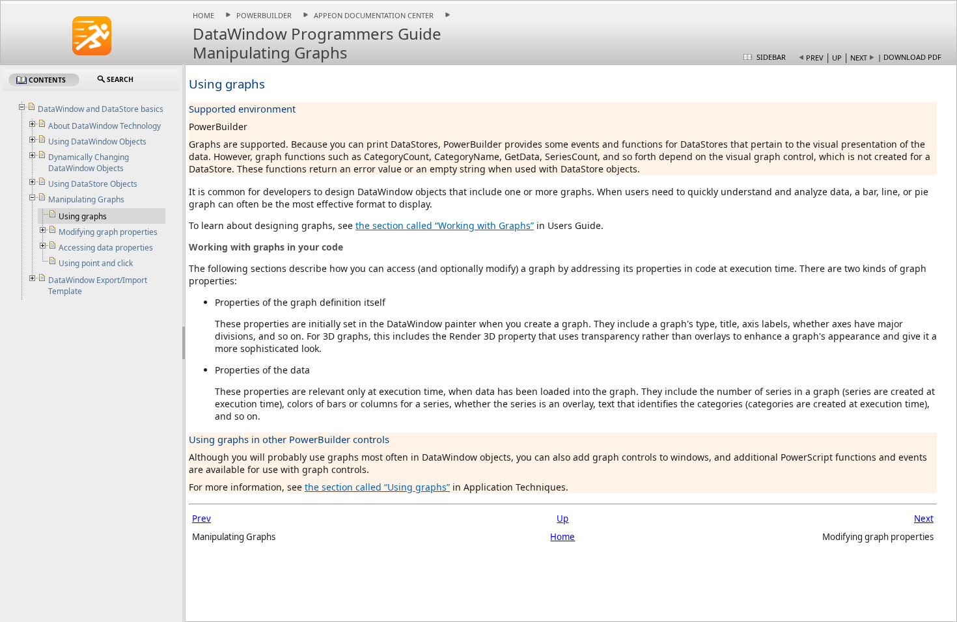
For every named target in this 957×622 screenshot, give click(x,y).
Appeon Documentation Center (374, 15)
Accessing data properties (106, 247)
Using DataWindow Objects (97, 141)
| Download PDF (909, 57)
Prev (815, 57)
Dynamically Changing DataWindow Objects (88, 163)
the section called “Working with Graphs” (444, 225)
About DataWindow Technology (104, 125)
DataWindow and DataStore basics (100, 109)
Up (837, 57)
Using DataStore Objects (92, 183)
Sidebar (771, 57)
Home (203, 15)
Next (858, 57)
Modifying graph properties (108, 231)
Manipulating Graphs (86, 199)
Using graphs (83, 216)
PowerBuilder (264, 15)
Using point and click (96, 263)
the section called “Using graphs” (377, 487)
